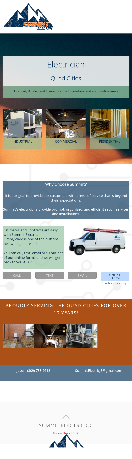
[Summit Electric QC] (28, 28)
